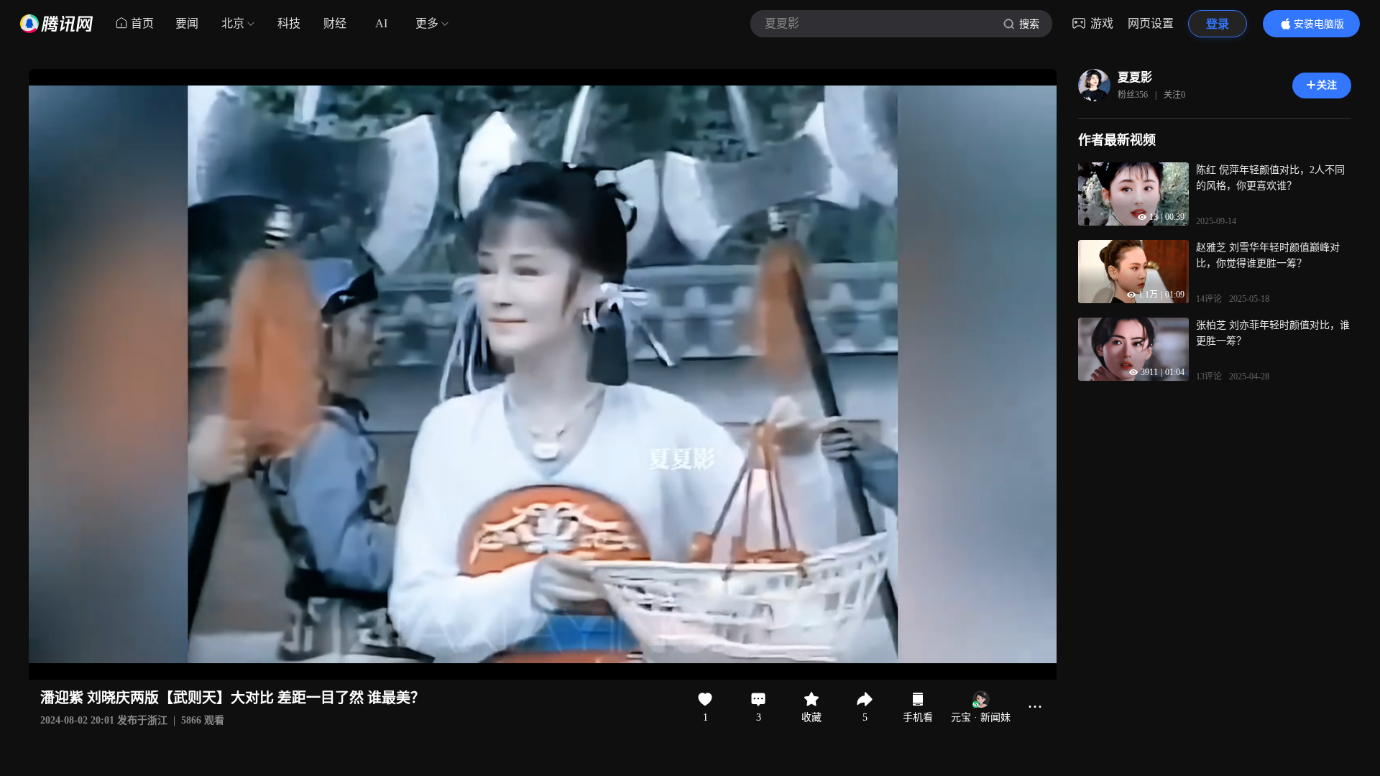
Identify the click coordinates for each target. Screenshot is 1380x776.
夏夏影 (1135, 77)
